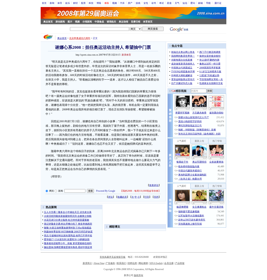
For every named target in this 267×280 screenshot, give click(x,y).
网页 (51, 191)
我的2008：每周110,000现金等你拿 (140, 191)
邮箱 (200, 3)
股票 (83, 3)
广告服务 (110, 263)
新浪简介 (87, 263)
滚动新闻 (60, 21)
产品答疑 (180, 263)
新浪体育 (126, 54)
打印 (146, 197)
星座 (169, 3)
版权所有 (138, 275)
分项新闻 (87, 21)
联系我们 (121, 263)
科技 (91, 3)
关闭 (156, 197)
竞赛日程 (135, 21)
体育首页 (147, 21)
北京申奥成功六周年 (79, 38)
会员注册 (169, 263)
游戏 (138, 3)
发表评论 (154, 185)
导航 (208, 3)
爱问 (192, 3)
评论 (110, 197)
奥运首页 (48, 21)
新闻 (52, 3)
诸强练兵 (111, 21)
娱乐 (67, 3)
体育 (59, 3)
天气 (177, 3)
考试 (161, 3)
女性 (145, 3)
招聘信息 (132, 263)
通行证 (217, 3)
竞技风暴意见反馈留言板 (112, 257)
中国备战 (99, 21)
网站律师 (143, 263)
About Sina (99, 263)
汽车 (122, 3)
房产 (130, 3)
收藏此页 (122, 197)
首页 (44, 3)
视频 (114, 3)
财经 (75, 3)
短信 (185, 3)
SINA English (156, 263)
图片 (70, 21)
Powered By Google (105, 191)
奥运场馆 (123, 21)
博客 (99, 3)
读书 (153, 3)
